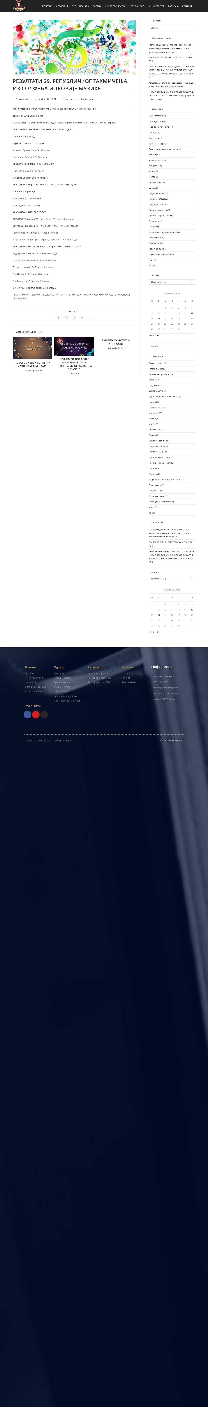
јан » (157, 335)
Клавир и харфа (156, 160)
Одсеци (152, 187)
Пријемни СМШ (156, 204)
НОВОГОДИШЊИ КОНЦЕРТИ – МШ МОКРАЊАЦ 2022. (32, 364)
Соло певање (155, 237)
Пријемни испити (157, 193)
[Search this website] (172, 27)
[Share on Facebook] (58, 318)
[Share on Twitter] (82, 318)
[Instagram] (44, 714)
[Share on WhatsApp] (74, 318)
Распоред (153, 226)
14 (159, 318)
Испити (152, 154)
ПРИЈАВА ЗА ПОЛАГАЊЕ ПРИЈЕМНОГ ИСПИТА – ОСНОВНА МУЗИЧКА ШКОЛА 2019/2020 (74, 364)
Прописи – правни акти (160, 215)
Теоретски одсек (156, 248)
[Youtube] (36, 714)
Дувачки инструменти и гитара (163, 149)
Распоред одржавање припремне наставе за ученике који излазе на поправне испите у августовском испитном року (170, 48)
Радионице (154, 221)
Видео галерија (156, 115)
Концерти (153, 165)
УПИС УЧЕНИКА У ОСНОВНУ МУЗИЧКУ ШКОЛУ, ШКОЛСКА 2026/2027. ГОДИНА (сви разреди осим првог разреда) (172, 95)
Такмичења (87, 99)
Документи (154, 138)
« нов (151, 335)
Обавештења (70, 99)
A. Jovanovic (22, 99)
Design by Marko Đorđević (171, 740)
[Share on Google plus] (90, 318)
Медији (152, 171)
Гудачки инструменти (159, 126)
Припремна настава (158, 210)
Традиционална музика (160, 254)
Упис (151, 260)
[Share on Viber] (66, 318)
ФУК (151, 265)
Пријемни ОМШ (156, 198)
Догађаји (153, 132)
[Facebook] (27, 714)
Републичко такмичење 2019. (163, 232)
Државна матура (157, 143)
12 (192, 313)
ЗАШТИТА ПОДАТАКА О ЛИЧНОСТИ (116, 342)
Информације (163, 666)
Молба (152, 176)
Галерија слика (156, 121)
